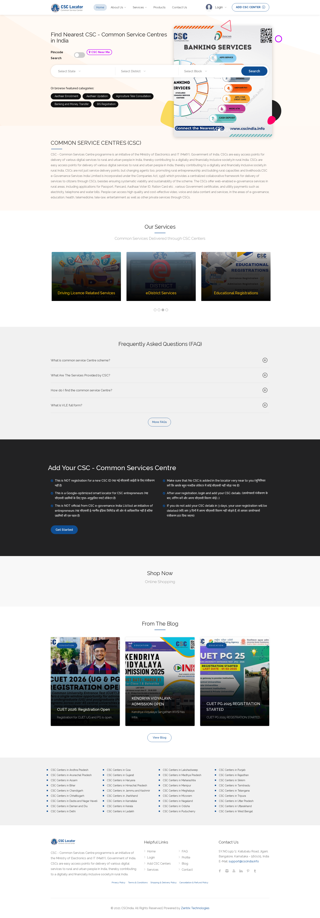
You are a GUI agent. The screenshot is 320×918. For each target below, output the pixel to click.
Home (100, 7)
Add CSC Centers (159, 863)
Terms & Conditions (138, 882)
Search (254, 71)
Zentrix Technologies (195, 908)
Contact (187, 869)
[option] (86, 279)
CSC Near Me (100, 52)
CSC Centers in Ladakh (120, 811)
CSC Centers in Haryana (121, 780)
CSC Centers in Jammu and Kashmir (128, 790)
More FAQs (159, 422)
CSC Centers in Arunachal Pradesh (71, 775)
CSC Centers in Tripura (232, 795)
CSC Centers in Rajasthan (234, 775)
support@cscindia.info (244, 861)
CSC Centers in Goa (119, 769)
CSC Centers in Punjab (232, 769)
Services (138, 7)
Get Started (64, 529)
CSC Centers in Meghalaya (178, 790)
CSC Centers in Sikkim (232, 780)
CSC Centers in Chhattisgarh (67, 795)
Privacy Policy (118, 882)
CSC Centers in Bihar (63, 785)
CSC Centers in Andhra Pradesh (69, 769)
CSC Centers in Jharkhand (122, 795)
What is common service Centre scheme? (80, 360)
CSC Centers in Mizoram (177, 795)
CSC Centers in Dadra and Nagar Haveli (74, 801)
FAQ (185, 851)
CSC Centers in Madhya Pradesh (182, 775)
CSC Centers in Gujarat (120, 775)
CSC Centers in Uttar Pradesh (236, 801)
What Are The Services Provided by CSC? (80, 375)
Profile (186, 857)
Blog (185, 863)
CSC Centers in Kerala (120, 806)
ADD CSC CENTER (248, 7)
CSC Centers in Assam (64, 780)
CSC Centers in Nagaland (178, 801)
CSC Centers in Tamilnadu (234, 785)
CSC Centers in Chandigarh (67, 790)
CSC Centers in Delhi (63, 811)
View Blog (159, 737)
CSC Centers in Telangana (234, 790)
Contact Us (179, 7)
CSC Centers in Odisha (176, 806)
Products (159, 7)
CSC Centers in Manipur (177, 785)
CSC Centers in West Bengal (236, 811)
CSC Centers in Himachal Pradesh (127, 785)
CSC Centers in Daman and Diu (69, 806)
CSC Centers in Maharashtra (179, 780)
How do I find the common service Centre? (81, 390)
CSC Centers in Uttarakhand (235, 806)
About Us (117, 7)
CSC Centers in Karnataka (122, 801)
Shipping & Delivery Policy (163, 882)
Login (219, 7)
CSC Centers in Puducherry (179, 811)
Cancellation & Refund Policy (193, 882)
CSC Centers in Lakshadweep (180, 769)
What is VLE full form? (66, 405)
